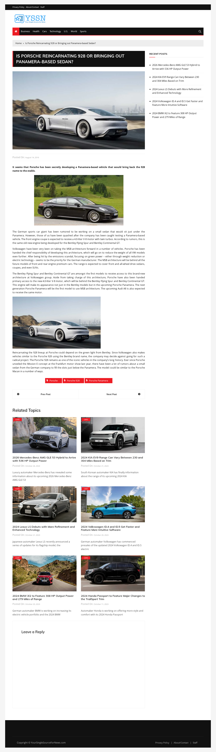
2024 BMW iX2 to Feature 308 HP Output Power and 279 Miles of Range (43, 597)
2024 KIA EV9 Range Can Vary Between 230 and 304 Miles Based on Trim (112, 459)
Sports (83, 31)
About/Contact (32, 7)
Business (25, 31)
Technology (55, 31)
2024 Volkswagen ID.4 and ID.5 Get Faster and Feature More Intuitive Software (110, 528)
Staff (42, 7)
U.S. (66, 31)
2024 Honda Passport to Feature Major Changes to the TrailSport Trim (113, 597)
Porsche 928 (73, 380)
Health (36, 31)
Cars (44, 31)
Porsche (54, 380)
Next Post (112, 394)
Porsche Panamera (98, 380)
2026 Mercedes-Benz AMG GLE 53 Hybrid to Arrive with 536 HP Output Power (44, 459)
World (74, 31)
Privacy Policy (18, 7)
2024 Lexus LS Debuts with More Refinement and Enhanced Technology (43, 528)
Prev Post (46, 394)
